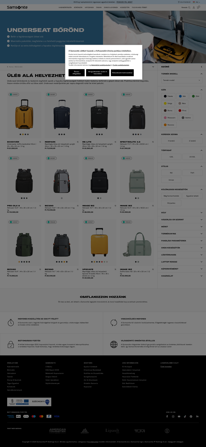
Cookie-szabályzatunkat (121, 65)
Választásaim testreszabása (122, 73)
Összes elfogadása (77, 73)
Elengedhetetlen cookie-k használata (97, 73)
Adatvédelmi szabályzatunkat (101, 65)
